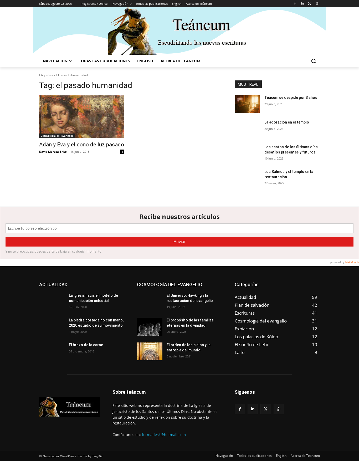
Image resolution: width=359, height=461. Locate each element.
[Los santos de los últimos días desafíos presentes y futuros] (247, 153)
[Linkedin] (302, 4)
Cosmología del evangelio (57, 135)
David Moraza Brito (53, 151)
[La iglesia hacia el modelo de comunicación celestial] (52, 302)
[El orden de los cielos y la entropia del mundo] (149, 351)
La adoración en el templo (286, 122)
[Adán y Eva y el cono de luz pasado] (81, 116)
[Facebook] (295, 4)
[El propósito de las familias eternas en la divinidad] (149, 327)
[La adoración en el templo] (247, 129)
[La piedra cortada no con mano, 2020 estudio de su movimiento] (52, 327)
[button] (313, 61)
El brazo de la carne (86, 345)
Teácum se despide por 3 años (290, 97)
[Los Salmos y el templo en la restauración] (247, 178)
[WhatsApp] (317, 4)
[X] (309, 4)
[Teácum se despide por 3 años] (247, 104)
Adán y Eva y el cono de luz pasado (81, 144)
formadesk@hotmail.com (164, 434)
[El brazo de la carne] (52, 351)
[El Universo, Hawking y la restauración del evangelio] (149, 302)
